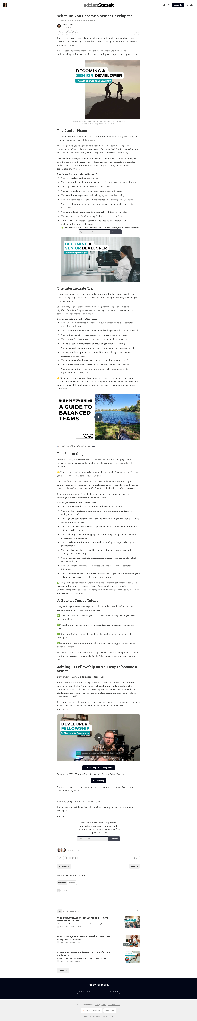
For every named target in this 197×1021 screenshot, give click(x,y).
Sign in (190, 5)
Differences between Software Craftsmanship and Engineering (84, 954)
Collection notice (114, 1005)
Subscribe (178, 5)
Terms (104, 1005)
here (93, 446)
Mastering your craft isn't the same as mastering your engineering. (83, 958)
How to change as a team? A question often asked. (84, 936)
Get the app (109, 1010)
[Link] (54, 130)
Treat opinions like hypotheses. (69, 939)
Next (133, 866)
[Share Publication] (169, 5)
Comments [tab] (62, 883)
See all (61, 970)
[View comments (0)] (67, 32)
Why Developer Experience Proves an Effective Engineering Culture (82, 919)
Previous (65, 866)
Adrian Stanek (67, 25)
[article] (98, 923)
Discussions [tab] (74, 911)
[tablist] (67, 882)
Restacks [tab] (72, 883)
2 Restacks (77, 850)
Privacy (97, 1005)
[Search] (164, 5)
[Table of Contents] (2, 510)
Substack (87, 1016)
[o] (100, 259)
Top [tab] (59, 911)
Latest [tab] (65, 911)
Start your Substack (92, 1010)
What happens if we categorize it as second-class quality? (79, 924)
